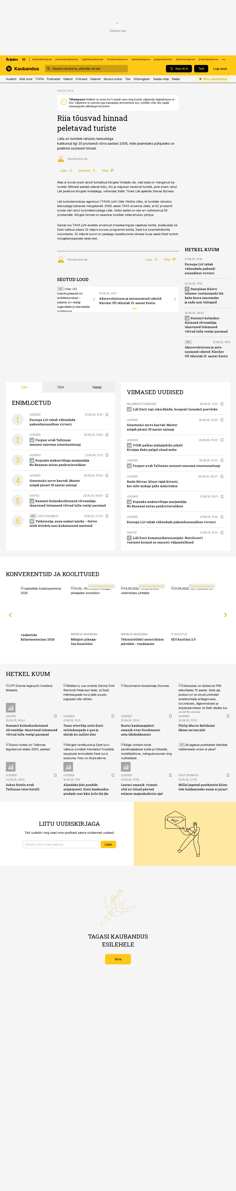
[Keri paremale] (175, 299)
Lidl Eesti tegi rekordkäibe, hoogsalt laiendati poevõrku (175, 409)
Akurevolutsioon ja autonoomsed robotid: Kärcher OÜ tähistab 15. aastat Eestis (206, 351)
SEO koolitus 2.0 (183, 639)
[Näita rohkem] (223, 59)
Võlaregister (141, 79)
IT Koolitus (179, 634)
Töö (128, 79)
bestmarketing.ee (42, 59)
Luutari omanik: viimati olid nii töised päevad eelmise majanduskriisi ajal (142, 789)
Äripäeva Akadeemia (84, 634)
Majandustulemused (142, 403)
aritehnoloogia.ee (185, 59)
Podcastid (53, 79)
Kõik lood (25, 79)
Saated (34, 495)
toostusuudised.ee (117, 59)
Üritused (81, 79)
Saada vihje (161, 79)
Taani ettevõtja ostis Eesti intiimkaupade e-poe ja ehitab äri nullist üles (83, 730)
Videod (67, 79)
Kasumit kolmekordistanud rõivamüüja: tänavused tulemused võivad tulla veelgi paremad (31, 730)
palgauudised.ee (163, 59)
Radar (176, 79)
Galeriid (95, 79)
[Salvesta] (107, 414)
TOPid (39, 79)
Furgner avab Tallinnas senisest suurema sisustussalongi (176, 466)
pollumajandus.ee (208, 59)
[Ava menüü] (23, 59)
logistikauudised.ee (92, 59)
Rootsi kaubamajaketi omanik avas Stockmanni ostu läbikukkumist (140, 730)
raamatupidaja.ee (140, 59)
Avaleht (11, 79)
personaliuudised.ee (66, 59)
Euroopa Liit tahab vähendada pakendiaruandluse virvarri (200, 268)
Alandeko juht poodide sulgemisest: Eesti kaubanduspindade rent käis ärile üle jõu (86, 789)
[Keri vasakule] (94, 299)
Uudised (35, 414)
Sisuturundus (112, 79)
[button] (61, 844)
